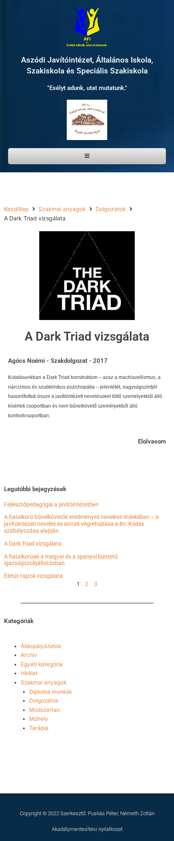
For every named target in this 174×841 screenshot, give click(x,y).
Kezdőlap (16, 208)
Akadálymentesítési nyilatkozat (87, 829)
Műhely (38, 718)
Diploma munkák (50, 691)
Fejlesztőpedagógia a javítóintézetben (51, 504)
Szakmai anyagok (62, 208)
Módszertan (44, 710)
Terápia (39, 728)
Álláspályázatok (41, 646)
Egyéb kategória (42, 664)
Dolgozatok (110, 208)
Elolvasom (152, 441)
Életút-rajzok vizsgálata (33, 576)
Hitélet (29, 673)
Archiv (29, 655)
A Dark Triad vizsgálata (33, 543)
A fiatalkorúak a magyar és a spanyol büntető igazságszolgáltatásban (61, 560)
